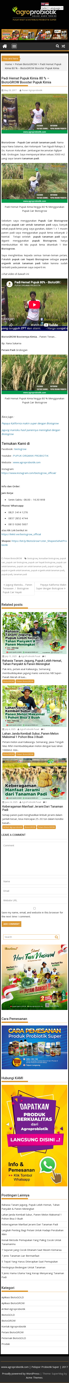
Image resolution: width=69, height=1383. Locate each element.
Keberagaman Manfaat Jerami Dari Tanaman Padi (30, 1224)
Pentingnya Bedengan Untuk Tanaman (23, 1267)
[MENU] (14, 46)
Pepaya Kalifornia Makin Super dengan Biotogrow (51, 586)
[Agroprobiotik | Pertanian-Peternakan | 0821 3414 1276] (4, 46)
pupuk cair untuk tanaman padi (31, 566)
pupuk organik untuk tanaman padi (47, 570)
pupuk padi (7, 574)
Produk (6, 1344)
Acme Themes (34, 1377)
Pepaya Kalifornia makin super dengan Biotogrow (30, 423)
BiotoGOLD (8, 1314)
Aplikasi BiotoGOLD (13, 1297)
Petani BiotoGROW (26, 64)
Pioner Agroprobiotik (32, 90)
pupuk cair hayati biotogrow (41, 562)
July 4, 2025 (10, 729)
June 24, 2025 (11, 802)
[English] (43, 3)
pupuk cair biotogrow (16, 562)
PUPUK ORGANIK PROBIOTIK (31, 455)
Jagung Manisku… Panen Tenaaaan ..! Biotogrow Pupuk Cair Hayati (17, 588)
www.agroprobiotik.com (27, 462)
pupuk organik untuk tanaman (16, 570)
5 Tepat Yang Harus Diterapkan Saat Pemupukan (30, 1261)
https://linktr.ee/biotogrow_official (21, 534)
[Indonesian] (47, 3)
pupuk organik (54, 566)
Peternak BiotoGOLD (14, 1338)
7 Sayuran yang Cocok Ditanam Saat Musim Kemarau (32, 1249)
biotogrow (20, 449)
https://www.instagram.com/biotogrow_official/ (29, 473)
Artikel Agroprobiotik (12, 827)
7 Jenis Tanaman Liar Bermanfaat (20, 1255)
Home (8, 64)
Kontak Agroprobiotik (14, 1326)
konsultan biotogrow (49, 558)
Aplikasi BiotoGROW (13, 1303)
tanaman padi (20, 574)
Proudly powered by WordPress (21, 1373)
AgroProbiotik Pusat (31, 656)
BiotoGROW (8, 681)
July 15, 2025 (11, 656)
